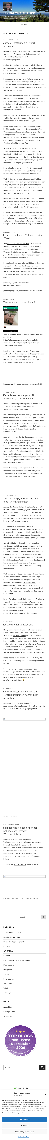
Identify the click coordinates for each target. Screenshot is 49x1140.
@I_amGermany (30, 510)
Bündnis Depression (11, 937)
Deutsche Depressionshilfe (14, 942)
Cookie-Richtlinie (23, 1137)
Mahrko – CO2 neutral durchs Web (17, 960)
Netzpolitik (7, 970)
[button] (45, 1094)
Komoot (6, 956)
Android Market (20, 864)
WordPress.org (9, 1016)
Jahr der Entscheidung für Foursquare (22, 54)
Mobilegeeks (8, 965)
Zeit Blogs (7, 993)
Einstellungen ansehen (24, 1132)
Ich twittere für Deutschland (18, 624)
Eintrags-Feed (9, 1012)
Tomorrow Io (8, 984)
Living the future (19, 13)
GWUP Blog (8, 951)
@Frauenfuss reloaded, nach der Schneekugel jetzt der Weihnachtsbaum (20, 831)
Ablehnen (24, 1126)
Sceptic (6, 974)
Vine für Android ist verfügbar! (19, 302)
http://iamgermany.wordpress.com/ (23, 613)
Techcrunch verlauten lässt (18, 244)
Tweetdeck (11, 404)
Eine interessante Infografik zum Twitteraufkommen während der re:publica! (20, 694)
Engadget (7, 946)
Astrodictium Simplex (12, 933)
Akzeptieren (25, 1119)
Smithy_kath (12, 680)
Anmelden (7, 1007)
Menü (26, 25)
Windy (6, 988)
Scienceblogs (8, 979)
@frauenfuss (24, 845)
